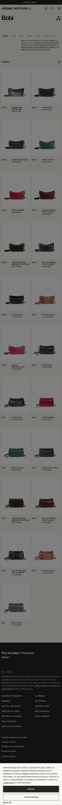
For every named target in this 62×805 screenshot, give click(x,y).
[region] (31, 784)
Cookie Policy (8, 783)
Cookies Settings (31, 797)
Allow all (30, 789)
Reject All (7, 803)
